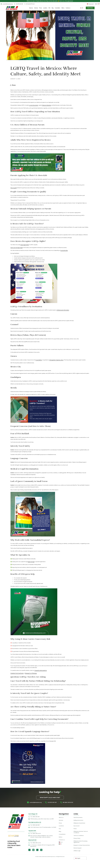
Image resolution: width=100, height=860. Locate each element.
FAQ (60, 828)
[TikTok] (37, 850)
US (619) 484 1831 (19, 4)
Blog (60, 831)
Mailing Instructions (78, 820)
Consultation (62, 834)
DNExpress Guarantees (79, 823)
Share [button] (14, 85)
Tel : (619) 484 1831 (35, 816)
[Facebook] (29, 850)
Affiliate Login (77, 850)
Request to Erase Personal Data (82, 845)
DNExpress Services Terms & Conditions (81, 832)
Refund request (77, 848)
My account (77, 826)
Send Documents (78, 817)
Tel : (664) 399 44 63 (35, 833)
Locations (61, 826)
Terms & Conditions (79, 835)
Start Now (90, 8)
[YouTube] (41, 850)
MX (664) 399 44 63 (30, 4)
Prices (60, 823)
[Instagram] (33, 850)
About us (61, 817)
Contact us (62, 840)
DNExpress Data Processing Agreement (80, 841)
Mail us (60, 837)
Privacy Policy (77, 838)
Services (61, 820)
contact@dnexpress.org (7, 4)
